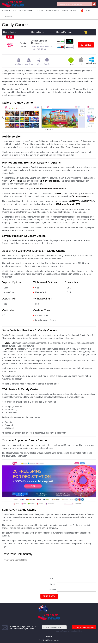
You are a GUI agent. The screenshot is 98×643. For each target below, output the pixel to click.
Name (53, 578)
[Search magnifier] (94, 4)
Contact (49, 636)
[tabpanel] (22, 117)
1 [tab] (45, 129)
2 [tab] (47, 129)
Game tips (8, 16)
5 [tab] (52, 129)
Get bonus (86, 45)
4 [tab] (50, 129)
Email (53, 584)
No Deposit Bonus (9, 10)
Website (52, 590)
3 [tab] (49, 129)
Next (95, 117)
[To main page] (13, 4)
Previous (3, 117)
